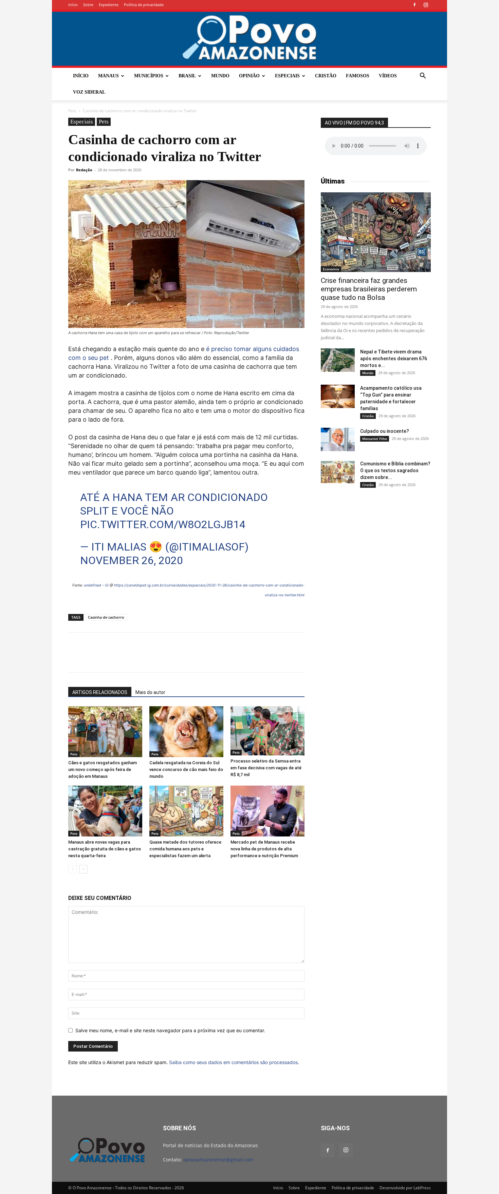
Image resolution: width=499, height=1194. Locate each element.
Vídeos (388, 75)
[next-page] (83, 869)
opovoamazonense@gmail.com (218, 1159)
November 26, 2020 (131, 560)
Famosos (357, 75)
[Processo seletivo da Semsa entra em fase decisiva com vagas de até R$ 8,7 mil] (267, 730)
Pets (72, 111)
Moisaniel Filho (374, 438)
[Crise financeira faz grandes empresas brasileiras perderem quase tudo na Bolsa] (376, 232)
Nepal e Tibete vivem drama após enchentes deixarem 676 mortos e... (393, 358)
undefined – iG (96, 585)
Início (73, 4)
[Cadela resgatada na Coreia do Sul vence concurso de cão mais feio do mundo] (186, 731)
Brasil (187, 75)
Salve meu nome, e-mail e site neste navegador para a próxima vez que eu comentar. (170, 1030)
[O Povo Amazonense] (249, 38)
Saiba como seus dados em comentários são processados (233, 1062)
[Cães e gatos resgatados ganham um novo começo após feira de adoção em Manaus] (105, 731)
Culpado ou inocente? (384, 431)
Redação (84, 169)
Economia (331, 269)
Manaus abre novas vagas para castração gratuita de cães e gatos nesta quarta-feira (104, 849)
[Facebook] (414, 4)
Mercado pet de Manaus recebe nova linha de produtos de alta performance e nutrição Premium (264, 849)
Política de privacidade (144, 4)
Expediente (108, 4)
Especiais (287, 75)
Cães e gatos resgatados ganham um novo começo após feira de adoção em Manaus (102, 769)
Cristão (325, 75)
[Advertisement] (376, 546)
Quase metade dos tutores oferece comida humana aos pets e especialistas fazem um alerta (185, 849)
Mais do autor (150, 692)
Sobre (88, 4)
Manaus (108, 75)
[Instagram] (426, 4)
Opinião (249, 75)
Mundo (220, 75)
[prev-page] (72, 869)
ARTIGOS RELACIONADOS (99, 692)
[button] (422, 76)
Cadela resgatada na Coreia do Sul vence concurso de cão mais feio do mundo (186, 769)
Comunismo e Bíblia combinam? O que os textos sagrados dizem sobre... (395, 470)
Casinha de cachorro (106, 617)
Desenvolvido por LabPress (405, 1188)
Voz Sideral (89, 92)
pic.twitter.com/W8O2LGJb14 (162, 524)
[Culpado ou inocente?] (338, 439)
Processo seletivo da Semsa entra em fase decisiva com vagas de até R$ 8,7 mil (265, 767)
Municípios (148, 75)
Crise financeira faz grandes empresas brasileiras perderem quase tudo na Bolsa (369, 289)
